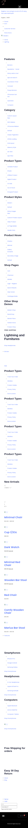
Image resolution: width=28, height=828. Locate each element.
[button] (19, 6)
